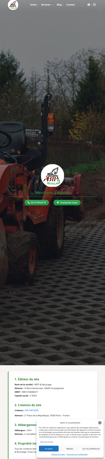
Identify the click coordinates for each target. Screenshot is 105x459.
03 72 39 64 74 (38, 202)
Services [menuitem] (45, 4)
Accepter (49, 448)
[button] (100, 422)
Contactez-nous (68, 202)
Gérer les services (46, 442)
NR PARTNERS (32, 410)
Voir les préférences (91, 448)
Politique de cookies (58, 454)
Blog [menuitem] (59, 4)
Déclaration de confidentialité (77, 454)
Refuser (69, 448)
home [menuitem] (33, 4)
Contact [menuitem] (70, 4)
